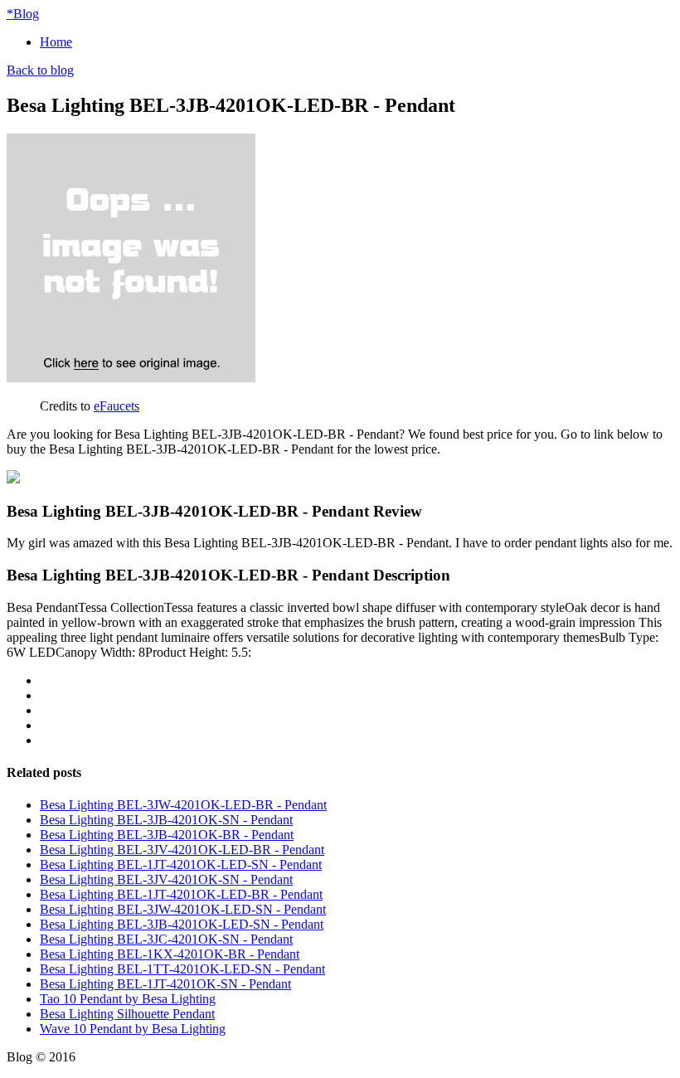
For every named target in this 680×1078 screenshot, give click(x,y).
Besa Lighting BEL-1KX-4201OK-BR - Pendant (169, 954)
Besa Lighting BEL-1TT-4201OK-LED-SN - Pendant (182, 969)
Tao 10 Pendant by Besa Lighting (128, 999)
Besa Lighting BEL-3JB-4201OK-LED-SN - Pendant (181, 924)
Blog (23, 14)
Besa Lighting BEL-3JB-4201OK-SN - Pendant (166, 820)
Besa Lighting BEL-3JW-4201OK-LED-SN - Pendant (183, 909)
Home (56, 42)
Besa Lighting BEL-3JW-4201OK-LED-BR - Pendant (183, 805)
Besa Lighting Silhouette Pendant (127, 1014)
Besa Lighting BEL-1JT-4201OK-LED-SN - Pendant (181, 864)
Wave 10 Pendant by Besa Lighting (133, 1029)
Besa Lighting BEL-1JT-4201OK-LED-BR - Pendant (181, 894)
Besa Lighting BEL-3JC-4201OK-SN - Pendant (166, 939)
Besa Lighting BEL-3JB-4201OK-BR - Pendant (167, 835)
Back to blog (40, 70)
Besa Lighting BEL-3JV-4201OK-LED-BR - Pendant (182, 849)
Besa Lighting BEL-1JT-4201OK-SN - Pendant (165, 984)
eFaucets (116, 406)
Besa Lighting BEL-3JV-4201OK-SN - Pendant (166, 879)
